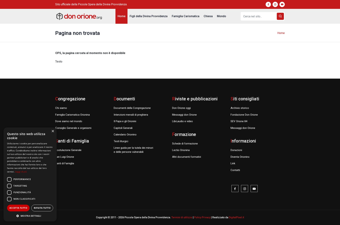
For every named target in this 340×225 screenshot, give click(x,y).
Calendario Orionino (125, 134)
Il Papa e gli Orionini (125, 121)
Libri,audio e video (182, 121)
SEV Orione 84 (239, 121)
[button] (30, 216)
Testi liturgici (121, 141)
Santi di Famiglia (64, 163)
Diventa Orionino (240, 156)
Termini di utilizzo (181, 217)
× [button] (52, 131)
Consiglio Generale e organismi (73, 128)
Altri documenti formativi (186, 156)
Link (233, 163)
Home (121, 16)
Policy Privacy (202, 217)
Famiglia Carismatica (185, 16)
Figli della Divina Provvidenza (149, 16)
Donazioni (236, 150)
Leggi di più (21, 171)
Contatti (235, 170)
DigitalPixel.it (236, 217)
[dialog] (30, 174)
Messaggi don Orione (184, 114)
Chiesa (208, 16)
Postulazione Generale (68, 150)
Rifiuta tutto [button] (42, 207)
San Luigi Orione (64, 156)
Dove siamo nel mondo (68, 121)
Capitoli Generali (123, 128)
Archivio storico (240, 108)
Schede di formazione (185, 143)
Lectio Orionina (181, 150)
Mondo (221, 16)
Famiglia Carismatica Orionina (72, 114)
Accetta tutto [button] (18, 207)
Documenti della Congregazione (132, 108)
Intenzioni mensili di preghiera (131, 114)
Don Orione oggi (181, 108)
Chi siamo (61, 108)
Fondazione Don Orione (244, 114)
